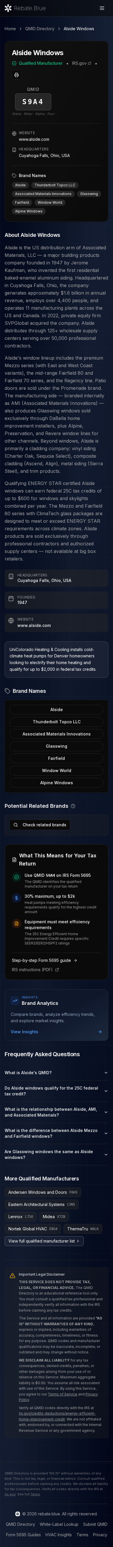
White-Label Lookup (59, 1524)
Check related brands (44, 824)
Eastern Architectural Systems (41, 1204)
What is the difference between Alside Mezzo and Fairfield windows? (51, 1133)
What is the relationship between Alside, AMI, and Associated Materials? (51, 1112)
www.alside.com (34, 139)
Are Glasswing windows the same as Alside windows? (49, 1154)
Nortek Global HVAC (32, 1228)
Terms (35, 1494)
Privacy (100, 1534)
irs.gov (10, 1494)
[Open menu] (102, 8)
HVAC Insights (58, 1534)
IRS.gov (79, 63)
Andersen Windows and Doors (42, 1192)
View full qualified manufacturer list (41, 1240)
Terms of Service (62, 1394)
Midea (54, 1216)
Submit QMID (95, 1524)
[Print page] (16, 75)
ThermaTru (83, 1228)
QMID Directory (39, 28)
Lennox (20, 1216)
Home (10, 28)
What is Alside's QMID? (28, 1072)
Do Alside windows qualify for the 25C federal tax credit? (51, 1091)
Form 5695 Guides (23, 1534)
